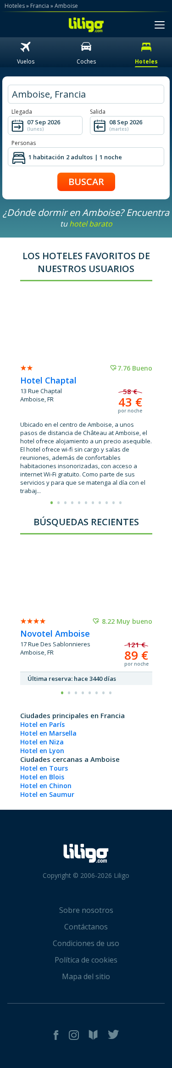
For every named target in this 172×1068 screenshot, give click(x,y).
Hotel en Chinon (46, 785)
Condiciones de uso (86, 943)
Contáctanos (86, 927)
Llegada (21, 112)
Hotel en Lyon (42, 750)
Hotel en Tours (44, 768)
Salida (97, 112)
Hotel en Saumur (47, 794)
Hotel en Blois (42, 776)
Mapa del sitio (86, 976)
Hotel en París (42, 724)
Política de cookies (86, 960)
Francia (39, 6)
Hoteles (15, 6)
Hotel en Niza (42, 741)
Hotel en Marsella (48, 733)
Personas (23, 143)
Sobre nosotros (86, 910)
